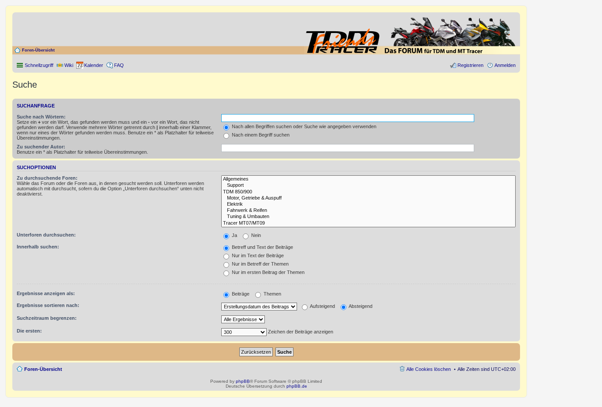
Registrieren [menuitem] (470, 65)
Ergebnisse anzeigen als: (46, 293)
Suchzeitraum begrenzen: (47, 318)
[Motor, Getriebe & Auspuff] (368, 198)
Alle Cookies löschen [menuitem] (428, 369)
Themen (271, 293)
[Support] (368, 185)
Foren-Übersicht (38, 50)
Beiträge (239, 293)
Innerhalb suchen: (38, 246)
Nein (255, 235)
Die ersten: (29, 330)
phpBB (243, 381)
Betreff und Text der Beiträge (261, 247)
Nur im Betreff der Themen (259, 263)
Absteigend (360, 306)
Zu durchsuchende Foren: (47, 178)
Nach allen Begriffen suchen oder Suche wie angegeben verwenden (303, 126)
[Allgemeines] (368, 179)
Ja (233, 235)
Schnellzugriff (39, 65)
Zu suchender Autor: (41, 146)
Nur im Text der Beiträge (257, 255)
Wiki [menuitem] (68, 65)
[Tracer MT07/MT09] (368, 223)
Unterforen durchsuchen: (46, 234)
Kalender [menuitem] (93, 65)
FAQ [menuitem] (119, 65)
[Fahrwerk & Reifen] (368, 210)
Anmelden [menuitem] (505, 65)
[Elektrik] (368, 204)
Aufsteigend (322, 306)
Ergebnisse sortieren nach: (48, 305)
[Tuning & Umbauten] (368, 217)
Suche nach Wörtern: (41, 116)
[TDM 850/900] (368, 192)
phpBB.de (296, 386)
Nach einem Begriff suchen (260, 134)
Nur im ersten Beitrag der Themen (267, 272)
